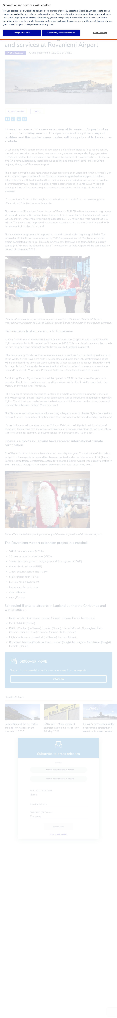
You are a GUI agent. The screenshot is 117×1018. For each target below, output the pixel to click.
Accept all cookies (22, 32)
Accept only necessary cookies (61, 32)
